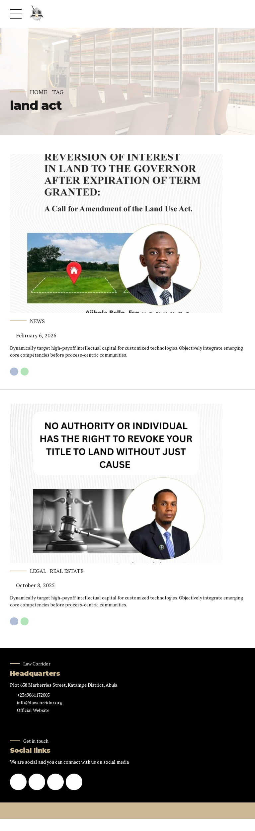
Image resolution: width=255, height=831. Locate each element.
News (37, 321)
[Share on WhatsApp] (25, 372)
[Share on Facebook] (14, 372)
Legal (38, 571)
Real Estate (66, 571)
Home (38, 92)
